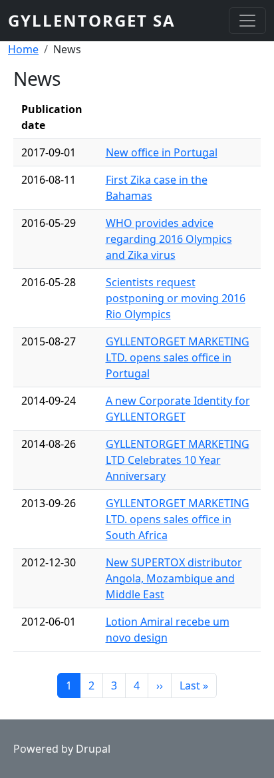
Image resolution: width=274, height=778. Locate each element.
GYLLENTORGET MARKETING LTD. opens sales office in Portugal (177, 357)
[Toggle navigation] (247, 20)
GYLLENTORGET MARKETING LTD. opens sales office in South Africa (177, 519)
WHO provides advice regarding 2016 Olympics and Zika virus (169, 239)
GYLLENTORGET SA (92, 20)
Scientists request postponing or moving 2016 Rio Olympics (175, 298)
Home (23, 49)
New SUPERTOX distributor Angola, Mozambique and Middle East (174, 578)
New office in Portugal (161, 152)
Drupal (93, 748)
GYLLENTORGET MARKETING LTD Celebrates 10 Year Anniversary (177, 460)
